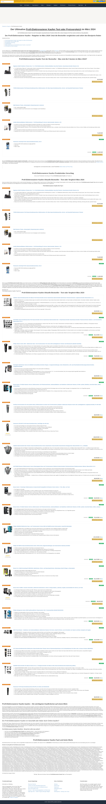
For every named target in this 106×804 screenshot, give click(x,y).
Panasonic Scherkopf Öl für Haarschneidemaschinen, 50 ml (27, 141)
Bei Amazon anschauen (98, 81)
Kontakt (55, 790)
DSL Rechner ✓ (63, 5)
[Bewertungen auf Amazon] (8, 433)
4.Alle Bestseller (8, 43)
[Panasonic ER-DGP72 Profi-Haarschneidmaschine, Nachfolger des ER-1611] (7, 427)
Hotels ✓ (42, 5)
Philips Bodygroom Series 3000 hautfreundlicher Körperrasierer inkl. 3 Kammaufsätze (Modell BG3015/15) (38, 610)
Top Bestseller (43, 50)
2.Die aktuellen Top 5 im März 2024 (12, 41)
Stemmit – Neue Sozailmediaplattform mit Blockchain (39, 790)
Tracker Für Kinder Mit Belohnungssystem (37, 785)
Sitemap (55, 784)
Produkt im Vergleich (13, 797)
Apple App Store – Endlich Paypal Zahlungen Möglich (39, 791)
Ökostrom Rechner (32, 784)
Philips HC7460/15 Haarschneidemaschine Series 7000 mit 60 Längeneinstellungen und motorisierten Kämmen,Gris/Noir (41, 545)
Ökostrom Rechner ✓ (72, 5)
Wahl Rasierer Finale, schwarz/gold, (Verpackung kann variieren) (28, 105)
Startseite (4, 26)
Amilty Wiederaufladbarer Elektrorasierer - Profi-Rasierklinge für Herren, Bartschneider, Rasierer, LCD (37, 122)
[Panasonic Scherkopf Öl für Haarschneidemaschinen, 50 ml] (7, 145)
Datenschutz (56, 785)
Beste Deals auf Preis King (66, 166)
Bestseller (57, 50)
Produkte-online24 (99, 162)
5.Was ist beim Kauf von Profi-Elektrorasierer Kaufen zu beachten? (18, 44)
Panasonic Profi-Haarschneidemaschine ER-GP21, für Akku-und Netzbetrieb (31, 686)
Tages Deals (80, 5)
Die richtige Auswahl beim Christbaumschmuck (38, 787)
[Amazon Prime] (101, 311)
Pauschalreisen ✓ (35, 5)
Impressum (56, 787)
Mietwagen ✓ (49, 5)
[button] (30, 5)
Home (21, 5)
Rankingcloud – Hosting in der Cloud (61, 791)
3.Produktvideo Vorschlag (10, 42)
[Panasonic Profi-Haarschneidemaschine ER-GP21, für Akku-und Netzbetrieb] (7, 690)
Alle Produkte (26, 5)
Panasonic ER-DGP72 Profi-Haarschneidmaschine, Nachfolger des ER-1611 (31, 423)
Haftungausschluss (58, 788)
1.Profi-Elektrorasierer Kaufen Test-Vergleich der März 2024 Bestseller (18, 40)
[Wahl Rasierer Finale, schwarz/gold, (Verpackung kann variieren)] (7, 109)
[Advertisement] (53, 15)
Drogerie (8, 26)
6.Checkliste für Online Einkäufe (11, 46)
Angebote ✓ (56, 5)
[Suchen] (85, 5)
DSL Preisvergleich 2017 (33, 788)
